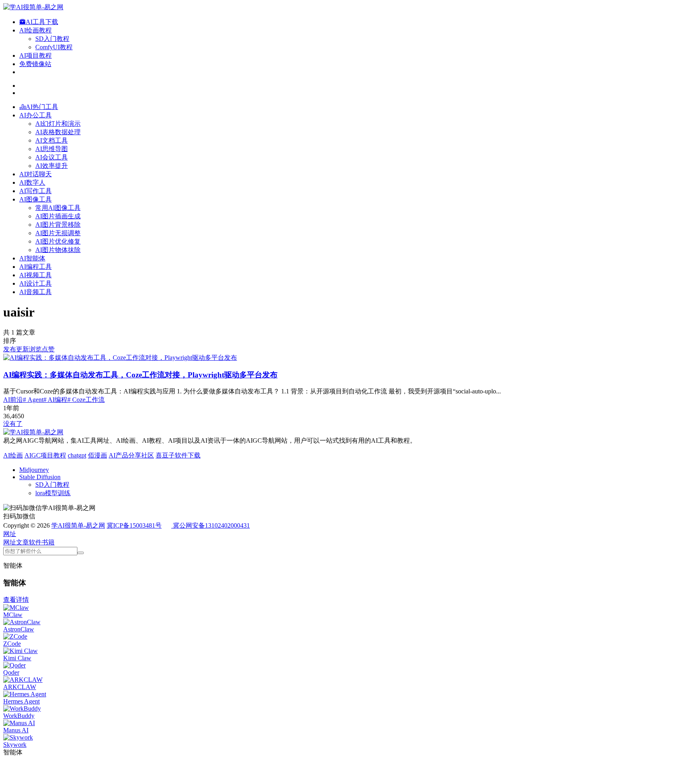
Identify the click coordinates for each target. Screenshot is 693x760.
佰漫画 (97, 455)
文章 (22, 542)
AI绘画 (13, 455)
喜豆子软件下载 (178, 455)
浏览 (35, 349)
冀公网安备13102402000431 (211, 525)
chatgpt (77, 455)
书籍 (48, 542)
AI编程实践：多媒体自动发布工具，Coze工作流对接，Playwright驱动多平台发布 (140, 375)
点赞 (48, 349)
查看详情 (16, 599)
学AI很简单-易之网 (78, 525)
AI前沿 (13, 399)
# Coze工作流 (86, 399)
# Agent (33, 399)
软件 (35, 542)
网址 (9, 542)
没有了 (12, 423)
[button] (9, 533)
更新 (22, 349)
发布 (9, 349)
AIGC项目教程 (45, 455)
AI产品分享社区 (131, 455)
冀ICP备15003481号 (134, 525)
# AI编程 (55, 399)
